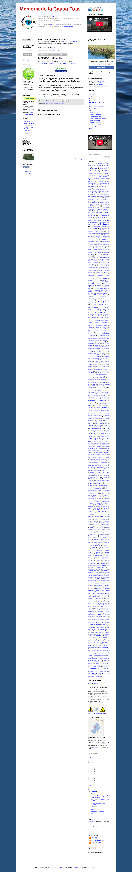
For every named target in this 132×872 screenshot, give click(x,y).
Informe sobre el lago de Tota (96, 428)
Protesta (98, 553)
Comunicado (91, 275)
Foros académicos (94, 105)
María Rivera (101, 467)
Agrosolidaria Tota (92, 186)
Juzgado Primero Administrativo (95, 446)
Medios (91, 110)
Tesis (108, 622)
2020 (90, 769)
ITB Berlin (91, 436)
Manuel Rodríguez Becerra (94, 465)
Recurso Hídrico (93, 574)
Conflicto (105, 280)
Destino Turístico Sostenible (95, 328)
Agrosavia (105, 184)
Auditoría (96, 210)
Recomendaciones (92, 570)
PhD (107, 527)
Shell (108, 608)
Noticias (92, 503)
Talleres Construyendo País (96, 621)
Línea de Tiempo (100, 459)
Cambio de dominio (93, 239)
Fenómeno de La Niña (93, 379)
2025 (90, 758)
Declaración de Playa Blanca (98, 319)
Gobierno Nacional (102, 405)
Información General (104, 426)
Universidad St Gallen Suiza (95, 653)
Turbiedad (107, 635)
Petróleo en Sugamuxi (95, 114)
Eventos (90, 374)
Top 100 (105, 624)
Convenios (90, 296)
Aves (89, 214)
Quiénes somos (93, 97)
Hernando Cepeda (98, 415)
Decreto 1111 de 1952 (102, 320)
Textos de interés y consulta (96, 106)
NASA (100, 495)
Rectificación (98, 572)
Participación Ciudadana (93, 516)
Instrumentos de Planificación (102, 431)
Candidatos (105, 241)
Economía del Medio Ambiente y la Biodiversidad (98, 348)
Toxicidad (90, 630)
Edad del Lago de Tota (95, 350)
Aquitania (95, 201)
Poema (94, 537)
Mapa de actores (92, 467)
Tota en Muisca (101, 627)
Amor (98, 194)
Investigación (93, 433)
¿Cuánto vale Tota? (103, 163)
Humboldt (90, 420)
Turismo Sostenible (102, 637)
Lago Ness (105, 454)
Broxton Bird (100, 233)
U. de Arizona (101, 639)
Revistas (97, 592)
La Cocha (90, 448)
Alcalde (106, 188)
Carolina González (98, 249)
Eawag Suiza (98, 345)
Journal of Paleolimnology (102, 443)
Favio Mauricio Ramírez (101, 377)
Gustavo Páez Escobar (94, 412)
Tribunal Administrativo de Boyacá (101, 632)
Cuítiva (95, 312)
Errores (107, 361)
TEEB (103, 622)
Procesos (92, 549)
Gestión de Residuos (99, 393)
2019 (90, 771)
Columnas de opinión (101, 272)
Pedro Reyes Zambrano (104, 521)
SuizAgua (100, 619)
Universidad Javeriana (93, 650)
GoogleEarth (90, 407)
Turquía (89, 639)
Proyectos (98, 560)
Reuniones (91, 590)
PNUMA (106, 536)
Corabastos (90, 302)
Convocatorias (91, 298)
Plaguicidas (105, 529)
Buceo (106, 233)
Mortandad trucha (98, 487)
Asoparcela (105, 206)
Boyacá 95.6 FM (99, 231)
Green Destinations (101, 407)
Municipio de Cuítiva (104, 491)
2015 (90, 780)
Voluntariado (92, 668)
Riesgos (99, 595)
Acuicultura (105, 173)
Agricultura (96, 184)
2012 (90, 787)
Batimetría (102, 222)
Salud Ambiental (99, 598)
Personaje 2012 (105, 524)
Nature (106, 496)
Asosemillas (97, 207)
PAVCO (96, 519)
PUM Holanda (101, 563)
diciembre (93, 791)
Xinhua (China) (104, 674)
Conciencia (97, 278)
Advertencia (105, 178)
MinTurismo (106, 482)
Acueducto (97, 173)
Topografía (100, 626)
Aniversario (98, 198)
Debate (94, 317)
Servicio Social (98, 608)
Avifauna (97, 217)
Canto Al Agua (106, 242)
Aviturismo (104, 217)
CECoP (102, 256)
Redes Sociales (91, 578)
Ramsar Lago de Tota (94, 569)
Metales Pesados (98, 475)
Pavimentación (104, 519)
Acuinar (89, 175)
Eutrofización (91, 372)
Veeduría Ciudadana (104, 658)
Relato (94, 580)
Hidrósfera (92, 417)
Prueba (93, 813)
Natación (106, 495)
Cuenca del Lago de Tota (101, 311)
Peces (89, 521)
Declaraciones (91, 320)
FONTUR (103, 382)
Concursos (105, 278)
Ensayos (96, 361)
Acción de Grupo (103, 167)
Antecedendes (91, 199)
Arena (108, 201)
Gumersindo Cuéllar (94, 410)
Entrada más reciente (44, 159)
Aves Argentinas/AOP (98, 214)
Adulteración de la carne (94, 178)
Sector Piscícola (103, 604)
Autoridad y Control (102, 212)
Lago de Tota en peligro (94, 454)
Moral (89, 487)
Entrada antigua (79, 159)
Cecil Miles (96, 256)
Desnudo (97, 327)
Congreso (90, 282)
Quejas (98, 565)
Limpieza (92, 459)
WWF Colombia (95, 674)
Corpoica (94, 304)
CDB (99, 254)
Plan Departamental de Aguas (102, 532)
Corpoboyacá (103, 302)
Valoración (97, 657)
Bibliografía (104, 224)
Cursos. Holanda (92, 315)
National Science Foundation (95, 496)
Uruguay (90, 655)
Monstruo (90, 485)
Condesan (90, 280)
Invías (89, 435)
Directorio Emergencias (99, 338)
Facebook (107, 376)
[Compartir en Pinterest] (68, 101)
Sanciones (105, 601)
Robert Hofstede (92, 596)
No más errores (100, 500)
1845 (104, 165)
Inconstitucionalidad (92, 426)
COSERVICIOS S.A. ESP (103, 306)
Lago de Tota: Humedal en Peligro (97, 713)
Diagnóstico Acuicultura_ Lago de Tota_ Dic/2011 (99, 796)
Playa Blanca (92, 536)
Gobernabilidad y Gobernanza (97, 400)
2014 (90, 782)
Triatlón (91, 632)
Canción (97, 241)
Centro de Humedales (94, 260)
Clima (90, 269)
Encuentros (105, 359)
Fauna (91, 377)
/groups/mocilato (103, 86)
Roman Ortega (103, 596)
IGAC (106, 423)
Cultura (91, 314)
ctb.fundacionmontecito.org (69, 41)
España (96, 366)
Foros (93, 384)
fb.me (98, 86)
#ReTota (90, 165)
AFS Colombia (100, 181)
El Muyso (107, 354)
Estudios (90, 371)
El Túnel (99, 356)
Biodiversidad (93, 228)
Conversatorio (102, 296)
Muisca (100, 490)
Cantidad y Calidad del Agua (94, 242)
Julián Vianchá (96, 444)
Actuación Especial (105, 171)
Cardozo (106, 246)
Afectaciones (91, 181)
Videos (99, 666)
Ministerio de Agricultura (94, 478)
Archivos (103, 201)
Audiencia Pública (102, 209)
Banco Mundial (93, 222)
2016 (90, 778)
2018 (90, 773)
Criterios (100, 307)
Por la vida (99, 540)
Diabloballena (106, 333)
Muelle (94, 490)
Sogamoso (104, 613)
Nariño (95, 495)
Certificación (95, 262)
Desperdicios (104, 327)
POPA (93, 540)
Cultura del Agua (98, 314)
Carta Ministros (97, 252)
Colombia (101, 270)
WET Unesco (91, 669)
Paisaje (105, 509)
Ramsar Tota (92, 128)
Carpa (106, 249)
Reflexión (99, 578)
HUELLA (97, 418)
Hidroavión (106, 415)
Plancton (100, 534)
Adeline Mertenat (98, 175)
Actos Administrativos (93, 171)
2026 (90, 755)
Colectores (105, 269)
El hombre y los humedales (98, 811)
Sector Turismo (92, 606)
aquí (76, 43)
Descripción (98, 325)
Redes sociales (93, 101)
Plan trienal (92, 534)
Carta (89, 251)
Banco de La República (103, 220)
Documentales (91, 341)
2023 (90, 762)
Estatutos (97, 369)
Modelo (106, 483)
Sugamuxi (90, 619)
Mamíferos (105, 464)
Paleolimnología (92, 513)
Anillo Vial (90, 197)
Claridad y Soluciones (93, 267)
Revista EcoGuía (100, 590)
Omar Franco (97, 508)
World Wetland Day (103, 671)
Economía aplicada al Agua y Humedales (98, 346)
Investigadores (104, 433)
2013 (90, 785)
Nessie (100, 498)
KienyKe (106, 446)
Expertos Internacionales (101, 374)
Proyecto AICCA (99, 555)
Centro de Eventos (103, 259)
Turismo (92, 637)
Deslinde (90, 327)
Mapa (105, 465)
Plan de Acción (92, 531)
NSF (106, 503)
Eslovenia (97, 364)
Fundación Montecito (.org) (98, 840)
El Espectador (100, 354)
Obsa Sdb (98, 505)
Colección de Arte (97, 269)
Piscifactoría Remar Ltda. (94, 529)
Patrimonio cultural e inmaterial (97, 518)
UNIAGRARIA (104, 642)
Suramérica (106, 619)
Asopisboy (90, 207)
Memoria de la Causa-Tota (50, 9)
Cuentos (90, 312)
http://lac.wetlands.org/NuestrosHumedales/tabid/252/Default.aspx (56, 63)
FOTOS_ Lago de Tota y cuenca (97, 118)
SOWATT (106, 616)
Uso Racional (102, 655)
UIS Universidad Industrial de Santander (98, 640)
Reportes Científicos (94, 582)
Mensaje (92, 472)
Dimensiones (100, 337)
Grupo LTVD (98, 408)
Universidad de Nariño (93, 647)
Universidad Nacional (105, 650)
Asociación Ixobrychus (94, 206)
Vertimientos (97, 661)
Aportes (89, 201)
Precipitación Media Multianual (95, 542)
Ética (97, 371)
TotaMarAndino (103, 629)
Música (103, 493)
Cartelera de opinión (94, 120)
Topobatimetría (91, 626)
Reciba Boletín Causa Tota (28, 46)
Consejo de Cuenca (95, 283)
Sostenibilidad (99, 616)
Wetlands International (59, 103)
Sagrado (90, 598)
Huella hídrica (104, 418)
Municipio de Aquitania (93, 491)
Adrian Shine (91, 176)
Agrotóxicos (101, 186)
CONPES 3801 (93, 126)
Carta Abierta (96, 251)
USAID (95, 655)
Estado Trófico (99, 367)
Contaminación (93, 287)
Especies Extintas (104, 366)
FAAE (101, 376)
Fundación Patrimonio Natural (94, 389)
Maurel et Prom (102, 469)
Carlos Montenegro (99, 247)
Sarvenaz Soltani (92, 604)
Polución (96, 539)
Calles (94, 238)
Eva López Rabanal (103, 372)
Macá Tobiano (104, 462)
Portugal (106, 540)
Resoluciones (99, 586)
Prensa (105, 545)
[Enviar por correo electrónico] (61, 101)
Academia (94, 167)
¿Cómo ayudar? (91, 163)
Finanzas (103, 379)
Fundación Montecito (67, 26)
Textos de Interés (95, 624)
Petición (97, 526)
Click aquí (95, 747)
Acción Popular (103, 168)
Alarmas (100, 188)
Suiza (95, 619)
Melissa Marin (106, 470)
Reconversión (91, 572)
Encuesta (90, 361)
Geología (98, 392)
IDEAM (101, 423)
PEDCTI (95, 521)
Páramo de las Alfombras (103, 513)
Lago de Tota (94, 809)
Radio (103, 565)
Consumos (99, 285)
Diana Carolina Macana (103, 335)
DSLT (103, 343)
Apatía (98, 199)
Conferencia (98, 280)
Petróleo (92, 527)
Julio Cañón (105, 444)
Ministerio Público (98, 482)
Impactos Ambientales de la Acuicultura (98, 803)
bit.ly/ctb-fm (101, 81)
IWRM (97, 436)
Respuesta (98, 588)
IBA (96, 423)
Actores (105, 170)
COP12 (99, 300)
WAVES (100, 668)
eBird (106, 345)
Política (89, 539)
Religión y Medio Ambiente (103, 580)
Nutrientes (90, 504)
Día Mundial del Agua (101, 332)
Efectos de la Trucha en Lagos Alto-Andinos (98, 353)
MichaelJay (78, 867)
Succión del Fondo (103, 617)
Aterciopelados (91, 209)
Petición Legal (105, 526)
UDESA (107, 639)
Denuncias (99, 323)
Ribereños (105, 591)
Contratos (104, 291)
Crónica (106, 307)
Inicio (62, 159)
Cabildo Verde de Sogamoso (101, 236)
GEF (106, 390)
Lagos (89, 455)
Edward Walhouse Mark (102, 351)
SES (104, 608)
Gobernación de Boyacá (102, 402)
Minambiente (94, 477)
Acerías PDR (91, 170)
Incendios (99, 425)
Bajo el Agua (101, 218)
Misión (91, 483)
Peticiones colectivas (94, 99)
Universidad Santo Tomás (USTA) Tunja (99, 652)
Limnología (106, 457)
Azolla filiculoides (91, 218)
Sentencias (90, 608)
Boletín (106, 229)
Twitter (94, 639)
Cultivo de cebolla (104, 312)
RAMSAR (101, 567)
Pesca (91, 526)
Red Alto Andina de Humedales (95, 575)
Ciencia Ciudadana (98, 264)
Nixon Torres (91, 500)
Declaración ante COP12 (103, 317)
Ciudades (105, 265)
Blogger (95, 867)
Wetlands (100, 669)
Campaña (103, 239)
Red (107, 574)
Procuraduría (102, 549)
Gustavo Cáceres (105, 410)
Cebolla (90, 256)
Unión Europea (91, 643)
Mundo (106, 490)
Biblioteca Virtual (105, 226)
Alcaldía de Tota (93, 193)
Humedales (51, 103)
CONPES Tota (105, 282)
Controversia (90, 293)
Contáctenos (26, 39)
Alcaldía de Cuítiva (92, 191)
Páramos (92, 514)
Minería (105, 477)
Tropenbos (91, 634)
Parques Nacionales (102, 514)
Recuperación (106, 572)
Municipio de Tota (94, 493)
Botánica (90, 231)
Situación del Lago (29, 123)
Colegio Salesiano (92, 270)
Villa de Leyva (106, 666)
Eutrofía (105, 371)
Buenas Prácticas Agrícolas (94, 234)
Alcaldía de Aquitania (101, 189)
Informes (107, 428)
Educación (90, 351)
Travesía (107, 630)
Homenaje (90, 418)
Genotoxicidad (91, 392)
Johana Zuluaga (97, 441)
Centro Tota (105, 260)
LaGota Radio (91, 821)
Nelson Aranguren (92, 498)
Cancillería (90, 241)
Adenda (106, 175)
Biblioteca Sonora (96, 226)
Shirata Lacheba (93, 609)
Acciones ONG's (93, 109)
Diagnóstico (93, 335)
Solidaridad (90, 614)
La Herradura (99, 448)
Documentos (101, 342)
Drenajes (98, 343)
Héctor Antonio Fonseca (98, 413)
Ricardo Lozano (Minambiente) (95, 593)
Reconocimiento (103, 570)
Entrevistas (102, 361)
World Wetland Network (95, 673)
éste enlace (56, 50)
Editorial (105, 350)
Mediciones (90, 470)
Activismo (99, 170)
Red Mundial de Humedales (101, 577)
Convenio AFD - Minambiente (97, 295)
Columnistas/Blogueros (95, 122)
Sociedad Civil (100, 611)
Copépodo (105, 300)
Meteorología (106, 475)
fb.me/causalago (99, 84)
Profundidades (91, 550)
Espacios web (104, 364)
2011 (90, 789)
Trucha (98, 634)
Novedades (99, 503)
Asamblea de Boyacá (104, 202)
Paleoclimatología (102, 511)
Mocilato (97, 483)
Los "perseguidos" (101, 460)
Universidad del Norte (104, 647)
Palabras (90, 511)
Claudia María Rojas (104, 267)
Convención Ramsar (102, 293)
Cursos (106, 314)
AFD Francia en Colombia (97, 180)
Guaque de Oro (105, 408)
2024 (90, 760)
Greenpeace (90, 408)
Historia (99, 417)
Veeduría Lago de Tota (95, 124)
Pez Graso (101, 527)
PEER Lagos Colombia (95, 522)
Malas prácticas (97, 464)
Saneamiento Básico (103, 603)
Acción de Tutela (92, 168)
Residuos (99, 585)
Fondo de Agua (95, 382)
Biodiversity (102, 228)
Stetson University (92, 617)
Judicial (89, 444)
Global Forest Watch (93, 397)
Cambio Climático (103, 238)
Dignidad (92, 337)
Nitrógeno (106, 498)
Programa (99, 550)
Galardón (99, 390)
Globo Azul (95, 398)
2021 (90, 767)
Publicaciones (91, 563)
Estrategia (105, 369)
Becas (95, 224)
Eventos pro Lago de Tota (96, 112)
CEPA (89, 262)
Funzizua (92, 390)
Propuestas (97, 552)
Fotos (101, 385)
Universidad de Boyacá (101, 645)
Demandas (90, 323)
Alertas (102, 192)
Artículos (95, 202)
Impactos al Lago (28, 125)
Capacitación (92, 244)
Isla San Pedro (96, 435)
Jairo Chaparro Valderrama (101, 438)
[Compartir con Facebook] (66, 101)
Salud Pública (100, 600)
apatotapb (105, 199)
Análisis (94, 196)
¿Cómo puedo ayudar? (28, 133)
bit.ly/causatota (102, 82)
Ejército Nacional (91, 354)
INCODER (105, 425)
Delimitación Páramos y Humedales (97, 322)
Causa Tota (54, 16)
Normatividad (106, 501)
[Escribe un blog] (63, 101)
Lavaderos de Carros (97, 457)
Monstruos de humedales (101, 485)
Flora (89, 382)
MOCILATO (54, 24)
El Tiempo (91, 356)
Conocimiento (97, 282)
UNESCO (95, 642)
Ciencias (99, 265)
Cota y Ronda (93, 307)
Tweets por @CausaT (93, 683)
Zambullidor (98, 676)
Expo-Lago (90, 376)
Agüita (92, 793)
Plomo (100, 536)
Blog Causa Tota (98, 229)
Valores (105, 657)
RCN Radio (105, 569)
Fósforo (100, 384)
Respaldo (107, 586)
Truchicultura (97, 635)
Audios (89, 210)
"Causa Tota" (92, 95)
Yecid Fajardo (91, 676)
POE (89, 537)
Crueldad (90, 309)
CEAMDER (105, 254)
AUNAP (93, 212)
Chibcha (102, 262)
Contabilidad (106, 285)
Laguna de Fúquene (97, 455)
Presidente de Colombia (103, 547)
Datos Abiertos (101, 315)
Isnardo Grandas (105, 435)
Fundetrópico (106, 389)
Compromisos (102, 274)
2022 (90, 764)
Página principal (93, 93)
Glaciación (96, 395)
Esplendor (90, 367)
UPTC (105, 653)
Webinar (106, 668)
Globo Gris (103, 399)
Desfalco (105, 325)
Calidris (89, 238)
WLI (96, 671)
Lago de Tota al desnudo (102, 452)
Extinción (97, 376)
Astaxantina (105, 207)
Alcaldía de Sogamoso (104, 191)
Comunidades (100, 275)
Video (94, 666)
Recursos (101, 574)
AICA (95, 188)
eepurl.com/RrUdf (27, 60)
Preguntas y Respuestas (98, 544)
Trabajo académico (99, 630)
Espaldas (90, 366)
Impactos (90, 425)
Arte (90, 202)
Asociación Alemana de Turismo (98, 204)
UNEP (89, 642)
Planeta (106, 534)
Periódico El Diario (96, 524)
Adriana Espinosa (102, 176)
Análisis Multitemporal (103, 196)
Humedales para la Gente (94, 421)
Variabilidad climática (93, 658)
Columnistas (90, 273)
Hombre (46, 103)
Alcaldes (90, 189)
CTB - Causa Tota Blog (99, 309)
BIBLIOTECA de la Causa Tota (97, 103)
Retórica (106, 588)
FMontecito (48, 100)
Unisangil (98, 643)
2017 (90, 776)
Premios (97, 545)
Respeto (92, 588)
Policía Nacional (103, 537)
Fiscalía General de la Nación (101, 380)
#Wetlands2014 (97, 165)
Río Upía (105, 595)
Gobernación (91, 402)
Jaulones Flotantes (94, 440)
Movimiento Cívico (98, 488)
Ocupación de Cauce (100, 506)
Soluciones (27, 130)
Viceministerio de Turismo (99, 665)
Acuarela (91, 173)
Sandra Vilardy (91, 603)
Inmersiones (101, 430)
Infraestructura (93, 430)
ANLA (106, 197)
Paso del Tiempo (105, 516)
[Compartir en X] (64, 101)
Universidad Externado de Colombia (98, 648)
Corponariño (101, 304)
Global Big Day (104, 395)
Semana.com (103, 606)
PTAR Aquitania (102, 562)
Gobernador (93, 403)
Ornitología (98, 509)
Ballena (94, 220)
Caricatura (90, 247)
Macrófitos (90, 464)
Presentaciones (92, 547)
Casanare (105, 252)
